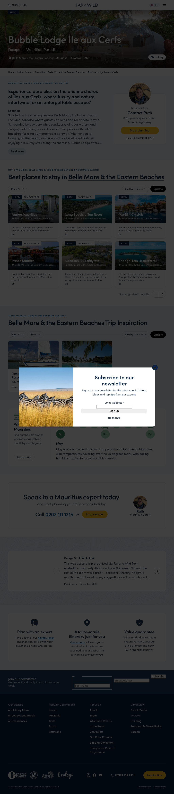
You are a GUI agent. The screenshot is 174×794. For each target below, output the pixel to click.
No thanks (114, 417)
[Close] (155, 367)
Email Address (114, 402)
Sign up (114, 411)
